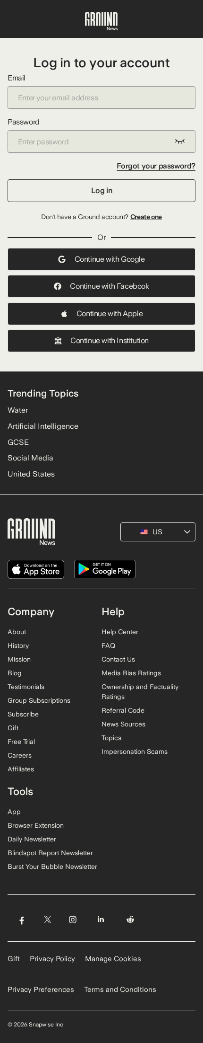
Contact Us (118, 659)
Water (18, 410)
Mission (19, 659)
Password (24, 121)
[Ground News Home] (101, 21)
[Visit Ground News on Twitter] (47, 920)
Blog (15, 673)
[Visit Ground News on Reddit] (130, 920)
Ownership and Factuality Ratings (140, 691)
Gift (13, 728)
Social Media (30, 457)
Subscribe (23, 714)
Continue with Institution (109, 340)
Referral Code (123, 710)
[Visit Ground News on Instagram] (72, 920)
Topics (111, 738)
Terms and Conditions (120, 989)
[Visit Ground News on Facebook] (21, 920)
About (17, 632)
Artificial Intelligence (43, 426)
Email (16, 77)
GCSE (18, 442)
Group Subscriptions (39, 700)
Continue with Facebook (109, 286)
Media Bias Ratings (131, 673)
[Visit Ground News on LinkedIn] (101, 920)
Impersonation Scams (135, 751)
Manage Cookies (113, 959)
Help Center (120, 632)
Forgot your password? (156, 165)
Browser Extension (36, 825)
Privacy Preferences (41, 989)
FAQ (108, 645)
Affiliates (21, 769)
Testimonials (26, 686)
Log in (101, 190)
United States (31, 473)
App (14, 811)
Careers (20, 755)
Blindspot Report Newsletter (50, 853)
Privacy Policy (52, 959)
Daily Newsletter (32, 839)
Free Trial (21, 741)
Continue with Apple (109, 313)
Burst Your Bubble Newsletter (52, 866)
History (18, 645)
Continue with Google (110, 259)
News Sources (123, 724)
